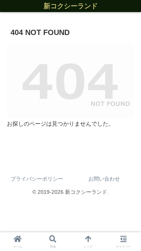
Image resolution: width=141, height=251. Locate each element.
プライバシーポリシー (37, 179)
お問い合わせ (104, 179)
